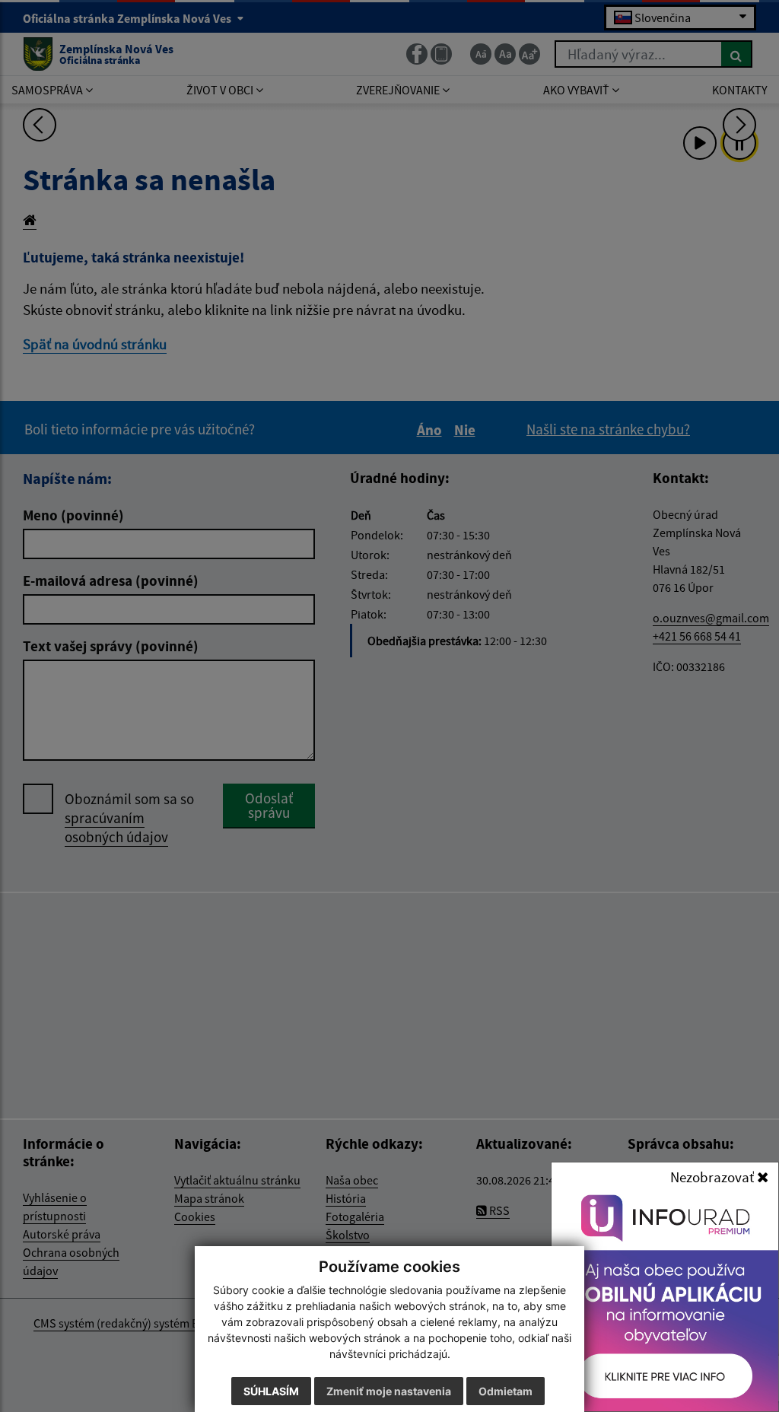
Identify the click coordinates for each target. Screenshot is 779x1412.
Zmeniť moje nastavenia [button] (388, 1391)
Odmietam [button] (506, 1391)
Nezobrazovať (713, 1177)
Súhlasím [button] (271, 1391)
